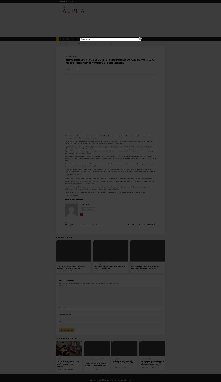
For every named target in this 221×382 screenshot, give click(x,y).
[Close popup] (140, 38)
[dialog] (110, 39)
